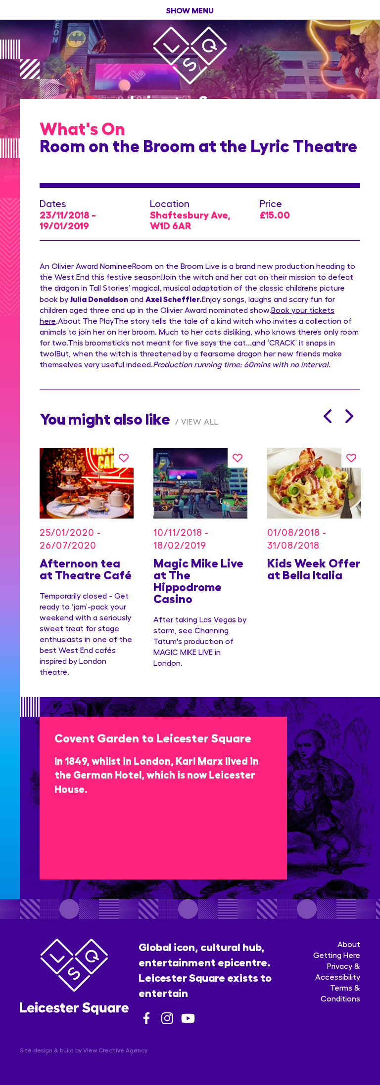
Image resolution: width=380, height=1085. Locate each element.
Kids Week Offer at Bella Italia (314, 568)
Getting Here (336, 954)
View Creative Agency (115, 1049)
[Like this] (124, 458)
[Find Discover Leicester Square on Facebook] (146, 1018)
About (348, 944)
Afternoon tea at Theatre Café (86, 568)
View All (200, 421)
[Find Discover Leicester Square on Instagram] (167, 1018)
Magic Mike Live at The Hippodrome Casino (198, 580)
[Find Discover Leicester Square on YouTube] (188, 1018)
